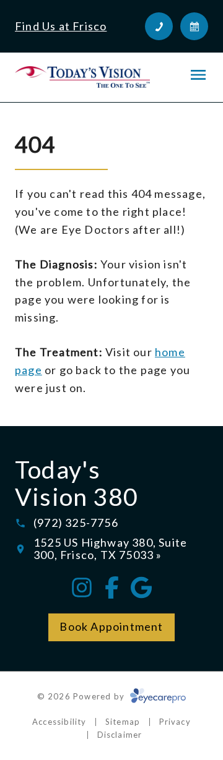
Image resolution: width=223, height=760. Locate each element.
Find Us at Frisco (61, 26)
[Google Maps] (141, 587)
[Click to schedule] (194, 26)
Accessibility (59, 722)
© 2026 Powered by (82, 696)
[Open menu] (198, 75)
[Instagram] (82, 587)
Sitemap (122, 722)
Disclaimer (119, 735)
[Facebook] (111, 587)
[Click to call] (159, 26)
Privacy (175, 722)
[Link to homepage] (82, 77)
